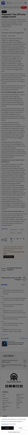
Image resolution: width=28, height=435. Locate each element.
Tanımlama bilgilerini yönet (14, 432)
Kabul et (7, 428)
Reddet (20, 428)
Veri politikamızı (4, 424)
